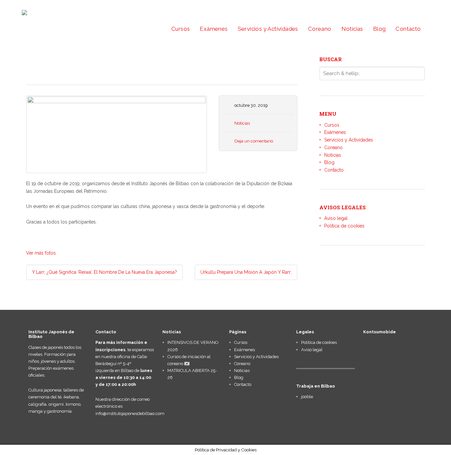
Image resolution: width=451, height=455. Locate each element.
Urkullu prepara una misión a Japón (246, 272)
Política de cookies (344, 225)
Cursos (180, 28)
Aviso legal (336, 218)
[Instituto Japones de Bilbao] (81, 17)
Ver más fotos (41, 253)
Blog (379, 28)
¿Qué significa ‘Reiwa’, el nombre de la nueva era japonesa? (104, 272)
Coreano (319, 28)
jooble (307, 396)
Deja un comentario (253, 141)
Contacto (408, 28)
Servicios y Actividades (268, 28)
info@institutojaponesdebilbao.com (129, 413)
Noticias (352, 28)
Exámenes (213, 28)
